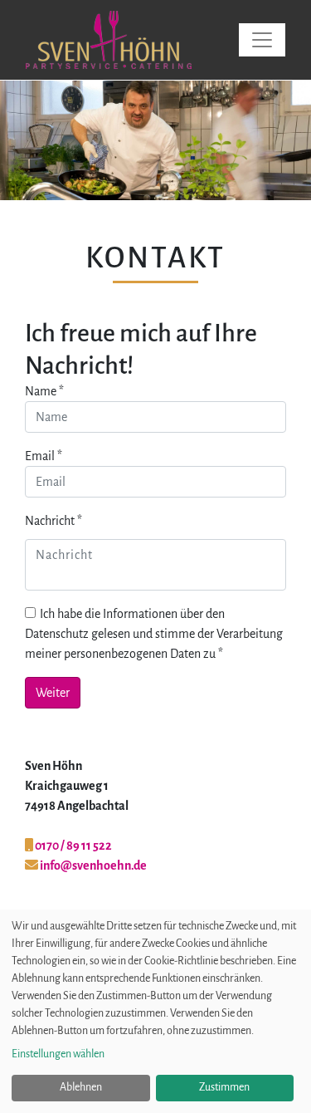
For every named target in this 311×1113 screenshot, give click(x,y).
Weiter (286, 140)
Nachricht (53, 520)
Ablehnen (81, 1087)
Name (44, 391)
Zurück (24, 140)
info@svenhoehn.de (92, 865)
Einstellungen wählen (58, 1054)
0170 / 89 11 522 (72, 845)
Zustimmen (224, 1087)
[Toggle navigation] (262, 39)
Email (43, 456)
